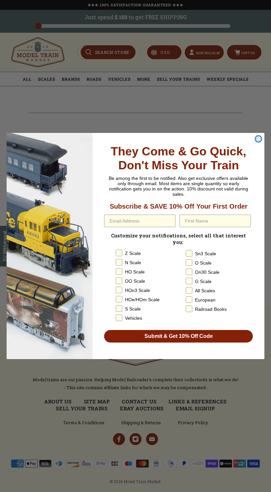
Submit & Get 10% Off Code (178, 336)
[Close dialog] (258, 139)
